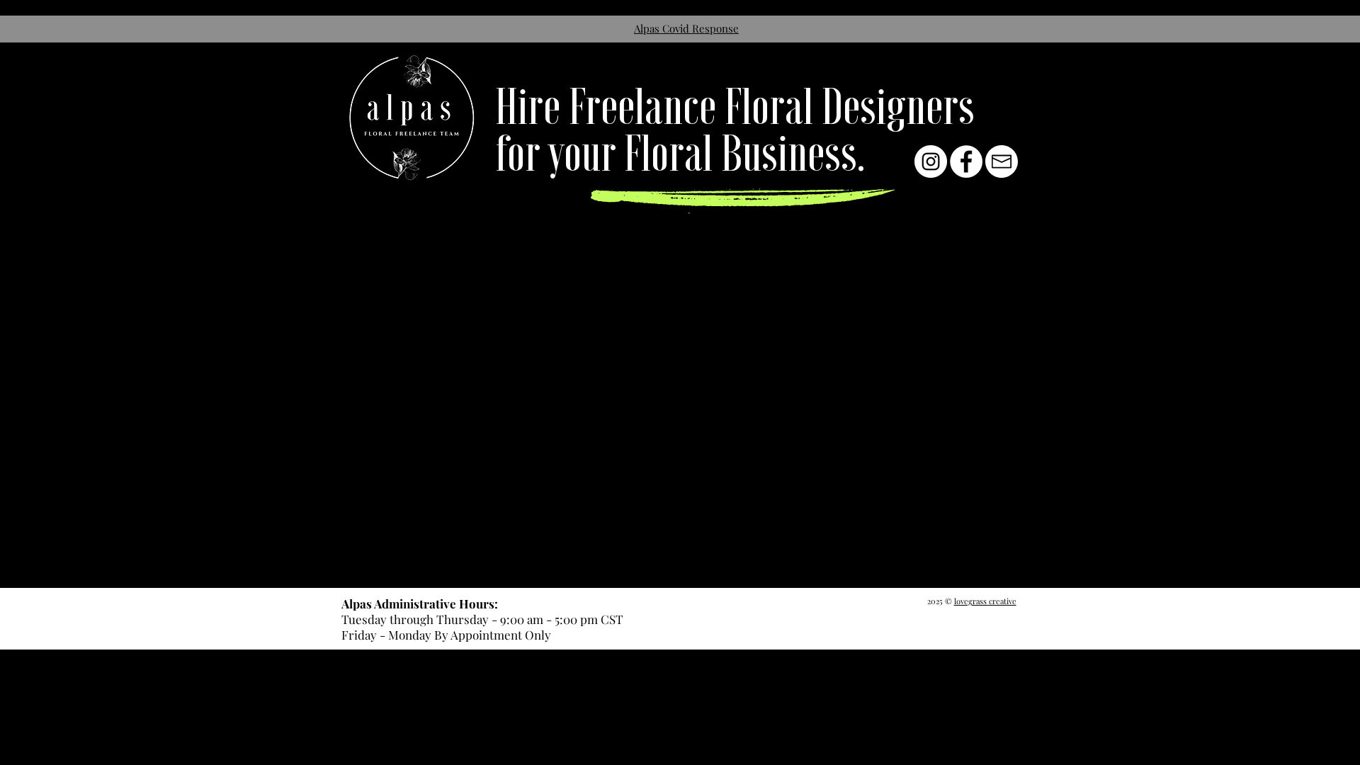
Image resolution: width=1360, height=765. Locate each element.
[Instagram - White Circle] (930, 161)
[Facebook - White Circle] (966, 161)
